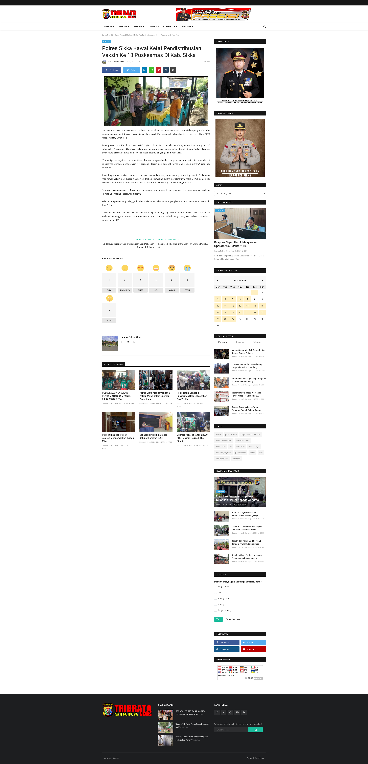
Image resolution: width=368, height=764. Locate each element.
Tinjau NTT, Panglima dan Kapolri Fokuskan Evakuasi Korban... (247, 528)
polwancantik (231, 434)
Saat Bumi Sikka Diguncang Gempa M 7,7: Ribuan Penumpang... (249, 380)
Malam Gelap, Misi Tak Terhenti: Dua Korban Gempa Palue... (248, 351)
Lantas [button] (152, 26)
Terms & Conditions (255, 758)
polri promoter (222, 458)
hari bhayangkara (223, 452)
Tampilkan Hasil (233, 619)
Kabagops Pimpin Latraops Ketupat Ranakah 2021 (153, 436)
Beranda (109, 26)
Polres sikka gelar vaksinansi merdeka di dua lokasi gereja (245, 514)
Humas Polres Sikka (116, 61)
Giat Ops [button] (187, 26)
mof (260, 452)
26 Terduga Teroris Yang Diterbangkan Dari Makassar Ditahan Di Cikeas (128, 245)
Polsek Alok (221, 446)
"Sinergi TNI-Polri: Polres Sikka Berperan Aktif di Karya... (192, 725)
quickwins (240, 446)
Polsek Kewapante (224, 440)
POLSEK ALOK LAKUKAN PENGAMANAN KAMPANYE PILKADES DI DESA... (116, 396)
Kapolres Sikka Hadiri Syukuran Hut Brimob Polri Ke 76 (183, 245)
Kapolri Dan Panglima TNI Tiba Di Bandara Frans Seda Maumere (247, 542)
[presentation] (255, 212)
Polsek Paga (254, 446)
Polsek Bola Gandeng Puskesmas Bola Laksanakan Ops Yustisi (192, 396)
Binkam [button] (138, 26)
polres (218, 434)
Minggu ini (222, 342)
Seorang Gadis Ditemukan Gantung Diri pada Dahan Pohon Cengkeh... (192, 738)
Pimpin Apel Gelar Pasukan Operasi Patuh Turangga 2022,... (237, 244)
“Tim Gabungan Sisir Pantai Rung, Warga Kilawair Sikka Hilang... (247, 365)
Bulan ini (240, 342)
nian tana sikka (242, 440)
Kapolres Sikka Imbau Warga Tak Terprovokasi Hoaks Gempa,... (246, 394)
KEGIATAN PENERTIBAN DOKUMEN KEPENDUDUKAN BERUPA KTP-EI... (190, 712)
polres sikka (240, 452)
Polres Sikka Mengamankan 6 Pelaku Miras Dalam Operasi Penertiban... (154, 396)
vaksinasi (236, 458)
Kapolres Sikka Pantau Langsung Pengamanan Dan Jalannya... (247, 556)
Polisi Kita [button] (169, 26)
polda (252, 452)
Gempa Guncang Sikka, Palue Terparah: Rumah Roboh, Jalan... (246, 408)
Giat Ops (114, 35)
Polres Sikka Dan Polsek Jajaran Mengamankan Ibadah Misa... (118, 438)
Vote (218, 619)
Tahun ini (257, 342)
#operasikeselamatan (250, 434)
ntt (231, 446)
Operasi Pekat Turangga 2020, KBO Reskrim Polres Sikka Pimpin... (192, 438)
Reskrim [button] (123, 26)
